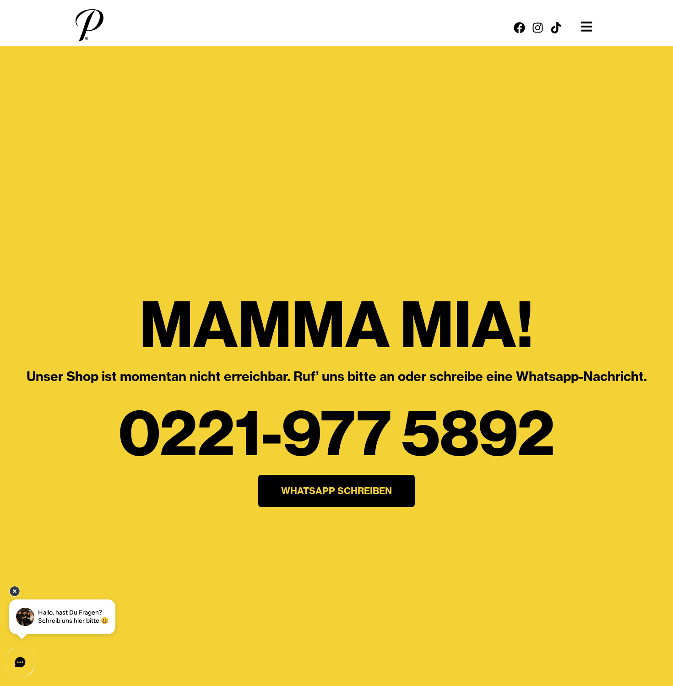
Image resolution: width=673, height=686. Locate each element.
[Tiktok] (556, 27)
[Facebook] (519, 27)
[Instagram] (537, 27)
